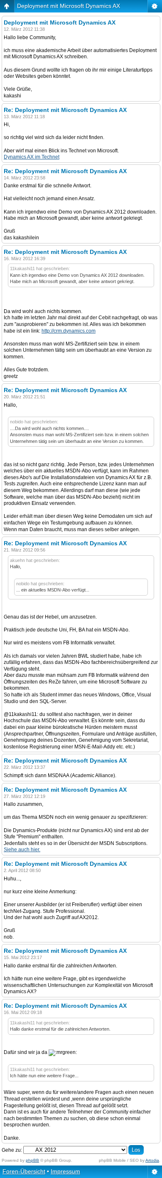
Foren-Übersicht (23, 1171)
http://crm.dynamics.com (69, 331)
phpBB (32, 1160)
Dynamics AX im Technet (31, 157)
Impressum (65, 1171)
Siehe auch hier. (22, 849)
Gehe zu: (12, 1150)
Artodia (152, 1160)
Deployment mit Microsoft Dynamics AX (68, 5)
